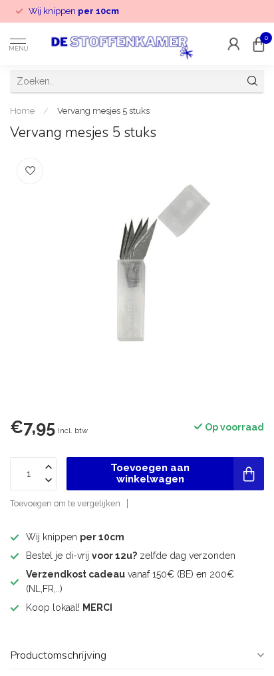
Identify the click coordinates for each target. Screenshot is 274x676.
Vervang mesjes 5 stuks (103, 110)
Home (22, 110)
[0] (258, 44)
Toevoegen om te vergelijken (65, 503)
